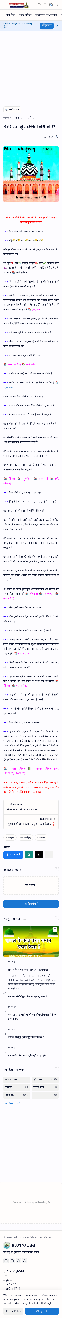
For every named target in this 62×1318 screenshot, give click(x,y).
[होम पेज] (10, 15)
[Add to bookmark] (55, 929)
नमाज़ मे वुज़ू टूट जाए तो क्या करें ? (26, 1037)
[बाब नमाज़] (12, 962)
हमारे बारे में (11, 1285)
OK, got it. (42, 1311)
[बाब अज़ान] (10, 837)
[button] (5, 4)
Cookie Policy (13, 1311)
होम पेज (9, 1281)
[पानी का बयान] (45, 1087)
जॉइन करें (46, 25)
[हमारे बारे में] (25, 15)
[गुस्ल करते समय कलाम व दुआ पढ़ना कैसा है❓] (31, 821)
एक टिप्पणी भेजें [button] (31, 903)
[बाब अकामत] (45, 1095)
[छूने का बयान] (45, 1080)
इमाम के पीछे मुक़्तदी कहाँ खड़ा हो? (27, 1056)
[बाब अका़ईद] (12, 1007)
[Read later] (45, 136)
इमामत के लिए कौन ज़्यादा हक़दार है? (28, 997)
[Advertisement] (31, 65)
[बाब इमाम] (11, 989)
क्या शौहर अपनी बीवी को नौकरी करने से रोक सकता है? (32, 1017)
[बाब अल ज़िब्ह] (25, 837)
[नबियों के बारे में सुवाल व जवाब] (31, 807)
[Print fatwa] (24, 1260)
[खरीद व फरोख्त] (16, 1080)
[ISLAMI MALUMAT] (19, 5)
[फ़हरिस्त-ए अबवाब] (46, 15)
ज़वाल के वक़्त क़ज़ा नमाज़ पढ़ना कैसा (28, 970)
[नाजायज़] (16, 1087)
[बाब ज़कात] (41, 837)
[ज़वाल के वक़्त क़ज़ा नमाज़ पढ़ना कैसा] (31, 941)
